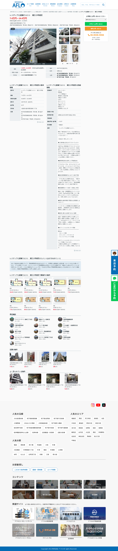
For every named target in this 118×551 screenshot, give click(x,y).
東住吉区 (81, 436)
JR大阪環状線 (18, 418)
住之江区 (97, 436)
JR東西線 (17, 423)
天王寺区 (88, 418)
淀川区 (74, 428)
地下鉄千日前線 (59, 418)
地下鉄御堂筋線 (32, 418)
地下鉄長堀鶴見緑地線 (34, 428)
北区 (102, 418)
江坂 (47, 454)
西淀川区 (89, 423)
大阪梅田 (17, 450)
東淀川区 (98, 423)
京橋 (41, 454)
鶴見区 (74, 432)
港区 (94, 432)
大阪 (46, 445)
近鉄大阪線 (61, 432)
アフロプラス (71, 521)
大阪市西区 (16, 23)
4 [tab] (72, 63)
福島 (15, 445)
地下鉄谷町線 (45, 418)
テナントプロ (47, 538)
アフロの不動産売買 (94, 521)
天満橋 (52, 450)
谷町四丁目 (32, 454)
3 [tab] (70, 63)
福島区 (74, 418)
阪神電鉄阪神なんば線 (21, 432)
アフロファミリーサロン (23, 538)
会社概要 (95, 495)
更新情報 (71, 495)
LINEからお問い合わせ (96, 24)
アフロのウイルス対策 (94, 538)
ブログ (23, 495)
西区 (80, 418)
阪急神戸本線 (18, 428)
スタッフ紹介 (23, 484)
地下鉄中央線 (60, 77)
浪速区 (96, 418)
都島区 (81, 423)
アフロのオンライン (94, 484)
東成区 (81, 428)
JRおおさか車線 (29, 423)
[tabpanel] (70, 44)
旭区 (94, 428)
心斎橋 (60, 450)
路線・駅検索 (37, 470)
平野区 (74, 440)
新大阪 (55, 454)
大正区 (88, 432)
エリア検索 (51, 470)
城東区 (101, 428)
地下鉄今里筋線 (63, 428)
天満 (53, 445)
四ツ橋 (31, 445)
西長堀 (71, 75)
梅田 (45, 450)
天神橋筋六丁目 (28, 450)
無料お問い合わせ (96, 28)
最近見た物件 (47, 495)
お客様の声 (71, 484)
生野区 (88, 428)
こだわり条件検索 (21, 470)
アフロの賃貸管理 (47, 521)
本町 (15, 454)
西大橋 (71, 73)
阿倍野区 (101, 432)
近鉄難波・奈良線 (48, 432)
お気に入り (47, 484)
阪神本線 (35, 432)
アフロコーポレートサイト (23, 521)
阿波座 (67, 77)
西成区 (89, 436)
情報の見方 (41, 122)
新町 (20, 23)
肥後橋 (23, 445)
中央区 (74, 423)
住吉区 (74, 436)
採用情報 (71, 538)
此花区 (81, 432)
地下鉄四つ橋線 (56, 423)
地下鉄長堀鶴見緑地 (62, 73)
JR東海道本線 (43, 423)
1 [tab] (67, 63)
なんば (23, 454)
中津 (38, 450)
